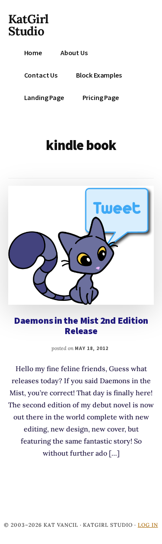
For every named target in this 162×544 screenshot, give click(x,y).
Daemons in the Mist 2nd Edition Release (81, 325)
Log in (148, 525)
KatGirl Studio (28, 25)
